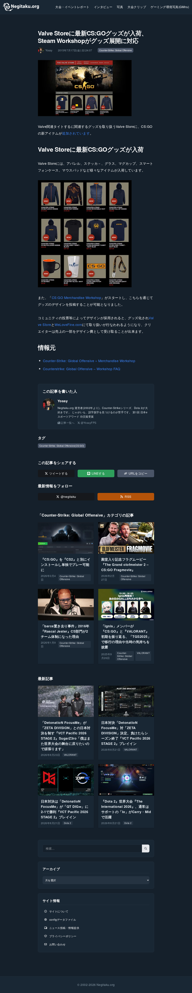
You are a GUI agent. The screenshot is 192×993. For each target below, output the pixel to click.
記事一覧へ (67, 423)
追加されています (76, 133)
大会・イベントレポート (72, 7)
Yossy (63, 400)
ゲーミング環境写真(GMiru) (170, 7)
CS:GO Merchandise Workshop (76, 297)
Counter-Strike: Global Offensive (115, 50)
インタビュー (103, 7)
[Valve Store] (96, 88)
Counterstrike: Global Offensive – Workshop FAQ (81, 368)
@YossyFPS (88, 423)
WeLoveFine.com (68, 324)
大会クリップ (137, 7)
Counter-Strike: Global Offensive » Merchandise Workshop (89, 360)
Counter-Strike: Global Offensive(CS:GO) (61, 445)
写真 (120, 7)
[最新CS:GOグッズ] (96, 233)
